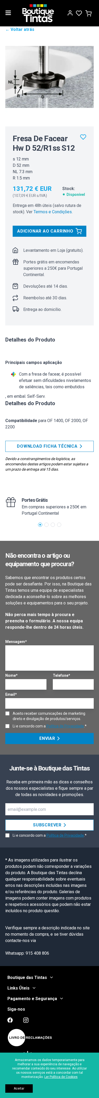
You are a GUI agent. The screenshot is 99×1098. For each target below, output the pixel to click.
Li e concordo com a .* (50, 726)
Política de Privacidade (65, 726)
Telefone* (61, 675)
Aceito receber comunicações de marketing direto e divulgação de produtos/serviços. (49, 716)
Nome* (11, 675)
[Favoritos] (83, 137)
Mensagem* (16, 642)
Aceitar (19, 1088)
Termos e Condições (53, 211)
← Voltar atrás (19, 29)
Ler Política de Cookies (61, 1077)
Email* (11, 694)
